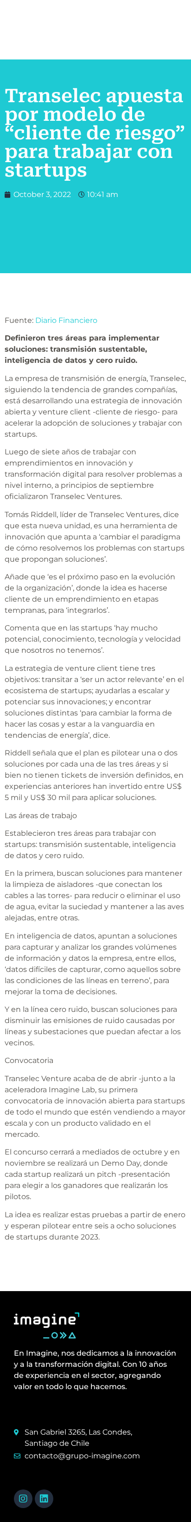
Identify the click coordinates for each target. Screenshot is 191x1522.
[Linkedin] (44, 1498)
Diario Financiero (66, 320)
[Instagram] (23, 1498)
